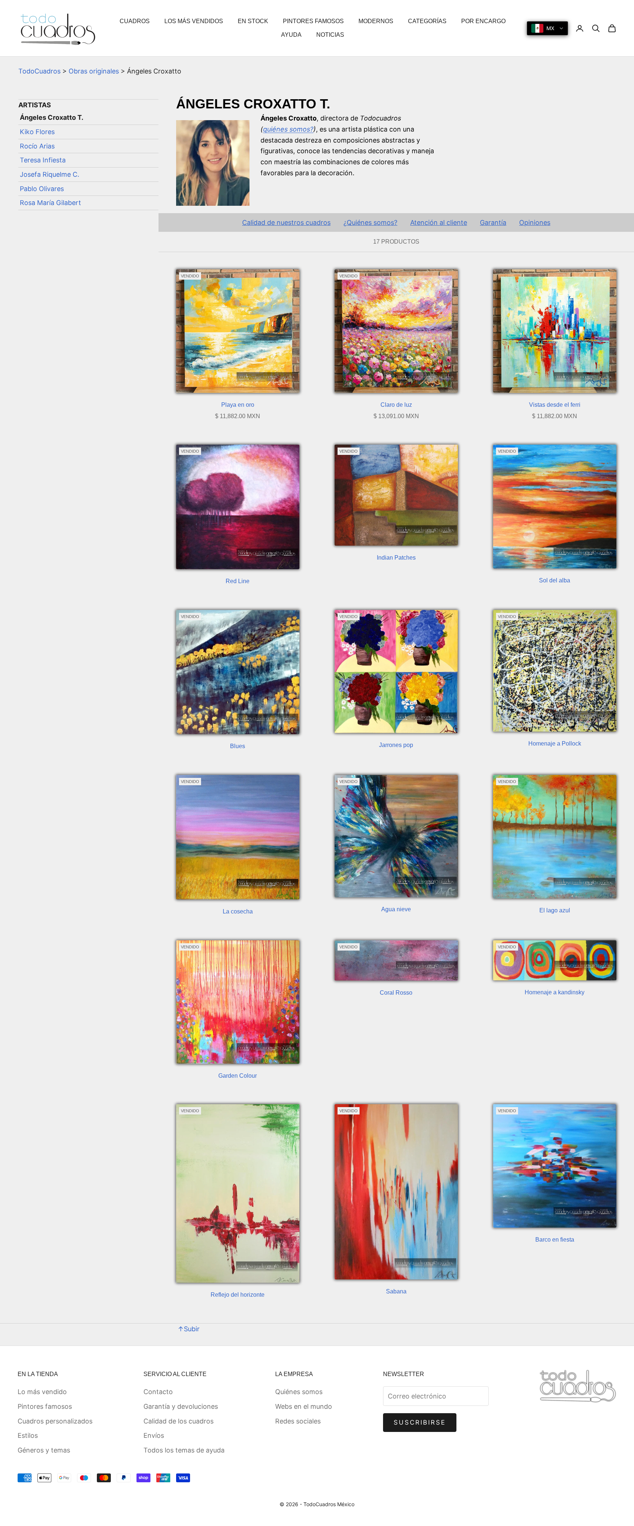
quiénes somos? (288, 129)
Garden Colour (237, 1076)
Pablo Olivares (42, 189)
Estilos (28, 1435)
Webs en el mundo (303, 1406)
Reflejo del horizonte (238, 1295)
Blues (237, 746)
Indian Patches (396, 557)
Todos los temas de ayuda (184, 1450)
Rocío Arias (37, 146)
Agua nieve (396, 909)
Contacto (158, 1392)
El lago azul (554, 910)
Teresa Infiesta (43, 160)
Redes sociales (298, 1421)
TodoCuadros (39, 71)
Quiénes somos (299, 1392)
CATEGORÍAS (427, 21)
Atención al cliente (438, 222)
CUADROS (135, 21)
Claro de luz (396, 405)
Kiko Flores (37, 132)
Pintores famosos (45, 1406)
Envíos (153, 1435)
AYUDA (291, 35)
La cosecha (238, 911)
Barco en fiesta (554, 1239)
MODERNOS (375, 21)
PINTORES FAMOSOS (313, 21)
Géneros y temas (44, 1450)
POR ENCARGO (483, 21)
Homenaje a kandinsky (554, 992)
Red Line (237, 581)
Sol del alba (554, 580)
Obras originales (94, 71)
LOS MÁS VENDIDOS (193, 21)
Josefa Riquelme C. (49, 174)
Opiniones (534, 222)
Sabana (396, 1291)
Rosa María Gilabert (50, 203)
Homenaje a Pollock (554, 743)
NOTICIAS (330, 35)
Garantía (493, 222)
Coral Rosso (396, 993)
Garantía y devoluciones (180, 1406)
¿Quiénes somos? (370, 222)
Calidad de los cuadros (178, 1421)
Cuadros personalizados (55, 1421)
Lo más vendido (42, 1392)
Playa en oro (237, 405)
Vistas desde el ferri (554, 405)
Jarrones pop (396, 745)
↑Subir (189, 1329)
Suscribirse (420, 1422)
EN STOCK (253, 21)
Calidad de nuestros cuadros (286, 222)
